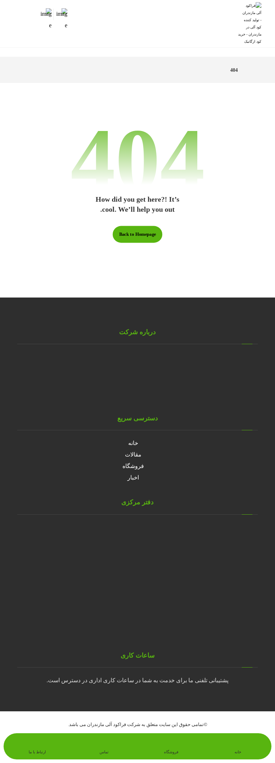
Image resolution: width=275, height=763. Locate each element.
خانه (133, 443)
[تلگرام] (145, 392)
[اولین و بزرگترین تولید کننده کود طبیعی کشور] (249, 23)
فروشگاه (133, 466)
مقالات (133, 454)
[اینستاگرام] (130, 392)
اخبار (133, 477)
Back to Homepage (137, 234)
